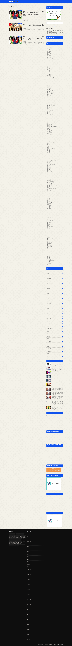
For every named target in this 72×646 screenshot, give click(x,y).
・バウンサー (48, 206)
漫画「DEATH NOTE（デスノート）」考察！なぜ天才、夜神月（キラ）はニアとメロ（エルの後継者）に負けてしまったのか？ (57, 369)
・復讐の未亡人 (48, 224)
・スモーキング (48, 163)
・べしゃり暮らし (49, 230)
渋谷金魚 (10, 542)
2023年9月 (29, 546)
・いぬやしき (48, 65)
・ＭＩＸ (47, 239)
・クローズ (48, 111)
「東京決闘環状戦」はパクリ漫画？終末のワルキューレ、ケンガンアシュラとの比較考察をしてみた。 (57, 398)
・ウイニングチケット (49, 68)
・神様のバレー (48, 87)
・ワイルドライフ (49, 261)
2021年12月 (29, 599)
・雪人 (47, 250)
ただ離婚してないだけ (12, 535)
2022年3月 (29, 591)
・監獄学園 (48, 89)
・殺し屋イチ (48, 123)
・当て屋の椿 (48, 57)
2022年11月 (29, 571)
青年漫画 (48, 293)
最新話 (24, 541)
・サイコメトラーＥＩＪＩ (50, 127)
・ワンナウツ (48, 263)
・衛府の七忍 (48, 75)
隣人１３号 (16, 544)
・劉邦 (47, 255)
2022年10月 (29, 574)
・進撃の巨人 (48, 161)
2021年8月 (29, 609)
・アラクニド (48, 59)
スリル (25, 535)
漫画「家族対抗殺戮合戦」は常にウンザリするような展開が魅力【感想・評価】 (57, 372)
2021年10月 (29, 604)
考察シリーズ (49, 318)
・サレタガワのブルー (49, 132)
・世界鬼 (47, 166)
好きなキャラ (13, 538)
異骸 (16, 542)
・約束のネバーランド (49, 246)
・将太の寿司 (48, 155)
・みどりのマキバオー (49, 242)
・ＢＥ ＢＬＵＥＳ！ (49, 218)
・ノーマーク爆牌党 (49, 202)
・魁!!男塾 (48, 128)
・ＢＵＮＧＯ (48, 229)
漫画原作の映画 (49, 278)
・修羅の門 (48, 154)
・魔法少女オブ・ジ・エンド (50, 237)
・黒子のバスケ (48, 113)
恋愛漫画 (48, 273)
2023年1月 (29, 566)
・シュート (48, 151)
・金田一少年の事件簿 (49, 104)
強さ (23, 538)
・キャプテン (48, 96)
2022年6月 (29, 584)
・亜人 (47, 56)
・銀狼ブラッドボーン (49, 108)
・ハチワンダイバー (49, 212)
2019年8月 (29, 629)
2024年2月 (29, 534)
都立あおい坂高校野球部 (12, 543)
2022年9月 (29, 576)
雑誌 (47, 283)
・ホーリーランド (49, 231)
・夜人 (47, 247)
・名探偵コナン (48, 240)
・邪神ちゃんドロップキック (50, 148)
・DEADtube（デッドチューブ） (51, 188)
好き (10, 538)
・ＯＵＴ (47, 48)
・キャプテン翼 (48, 97)
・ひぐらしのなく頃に (49, 220)
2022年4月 (29, 589)
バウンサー (17, 536)
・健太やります (48, 116)
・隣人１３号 (48, 257)
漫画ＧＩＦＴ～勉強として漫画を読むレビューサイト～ (49, 644)
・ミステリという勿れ (49, 238)
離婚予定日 (22, 544)
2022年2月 (29, 594)
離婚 (19, 544)
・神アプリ (48, 86)
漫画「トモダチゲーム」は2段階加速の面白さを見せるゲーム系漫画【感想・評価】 (57, 376)
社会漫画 (48, 331)
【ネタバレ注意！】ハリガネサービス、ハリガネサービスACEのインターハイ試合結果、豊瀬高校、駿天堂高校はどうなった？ (57, 385)
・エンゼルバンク (49, 79)
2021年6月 (29, 614)
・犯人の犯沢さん (49, 217)
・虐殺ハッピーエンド (49, 95)
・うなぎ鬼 (48, 71)
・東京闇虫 (48, 193)
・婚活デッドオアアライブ (50, 124)
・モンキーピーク (49, 245)
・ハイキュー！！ (49, 205)
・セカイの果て (48, 167)
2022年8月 (29, 579)
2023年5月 (29, 556)
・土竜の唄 (48, 244)
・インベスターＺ (49, 67)
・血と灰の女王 (48, 179)
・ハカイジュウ (48, 207)
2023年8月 (29, 549)
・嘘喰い (47, 69)
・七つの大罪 (48, 200)
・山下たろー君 (48, 248)
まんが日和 (48, 39)
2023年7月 (29, 551)
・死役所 (47, 145)
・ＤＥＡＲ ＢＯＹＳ (49, 183)
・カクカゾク (48, 84)
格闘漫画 (48, 353)
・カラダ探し (48, 88)
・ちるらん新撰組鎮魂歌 (50, 181)
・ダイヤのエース (49, 173)
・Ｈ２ (47, 73)
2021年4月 (29, 619)
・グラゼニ (48, 109)
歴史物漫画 (48, 336)
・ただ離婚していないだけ (50, 174)
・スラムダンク (48, 165)
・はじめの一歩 (48, 209)
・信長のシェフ (48, 204)
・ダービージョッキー (49, 172)
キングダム (48, 343)
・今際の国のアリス (49, 66)
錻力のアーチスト (11, 544)
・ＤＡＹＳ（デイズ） (49, 184)
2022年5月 (29, 586)
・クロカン (48, 112)
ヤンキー (10, 537)
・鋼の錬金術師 (48, 208)
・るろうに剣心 (48, 259)
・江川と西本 (48, 74)
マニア (24, 536)
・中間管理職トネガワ (49, 180)
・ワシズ (47, 262)
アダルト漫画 (49, 351)
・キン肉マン (48, 107)
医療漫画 (48, 311)
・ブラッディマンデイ (49, 226)
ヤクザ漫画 (48, 316)
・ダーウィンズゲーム (49, 171)
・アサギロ (48, 54)
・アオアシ (48, 49)
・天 (47, 191)
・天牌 (47, 192)
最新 (19, 541)
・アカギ (47, 50)
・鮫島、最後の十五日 (49, 131)
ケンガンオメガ (18, 535)
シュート (22, 535)
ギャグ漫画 (48, 323)
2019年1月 (29, 634)
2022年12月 (29, 569)
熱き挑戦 (13, 542)
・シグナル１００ (49, 136)
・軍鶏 (47, 147)
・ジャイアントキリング (50, 142)
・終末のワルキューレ (49, 152)
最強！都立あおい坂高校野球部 (13, 541)
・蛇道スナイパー (49, 149)
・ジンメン (48, 162)
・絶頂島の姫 (48, 168)
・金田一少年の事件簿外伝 (50, 105)
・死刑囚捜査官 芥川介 (50, 135)
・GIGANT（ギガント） (50, 90)
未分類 (48, 321)
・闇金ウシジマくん (49, 249)
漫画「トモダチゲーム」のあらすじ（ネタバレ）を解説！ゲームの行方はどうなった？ (57, 380)
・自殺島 (47, 143)
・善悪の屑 (48, 169)
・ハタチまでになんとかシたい (51, 210)
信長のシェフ (18, 537)
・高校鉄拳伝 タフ (49, 117)
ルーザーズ (13, 537)
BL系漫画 (48, 326)
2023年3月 (29, 561)
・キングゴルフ (48, 103)
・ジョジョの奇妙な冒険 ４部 (51, 160)
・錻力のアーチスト (49, 228)
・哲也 (47, 189)
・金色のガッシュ (49, 125)
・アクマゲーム (48, 53)
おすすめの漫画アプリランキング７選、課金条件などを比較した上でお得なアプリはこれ (57, 364)
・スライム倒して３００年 (50, 164)
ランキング (48, 298)
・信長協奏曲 (48, 203)
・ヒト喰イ (48, 221)
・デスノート (48, 186)
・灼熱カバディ (48, 146)
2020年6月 (29, 624)
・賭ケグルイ (48, 85)
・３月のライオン (49, 130)
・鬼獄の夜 (48, 91)
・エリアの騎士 (48, 76)
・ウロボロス (48, 72)
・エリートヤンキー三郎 (50, 77)
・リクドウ (48, 256)
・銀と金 (47, 106)
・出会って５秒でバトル (50, 182)
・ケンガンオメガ (49, 115)
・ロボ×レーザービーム (50, 260)
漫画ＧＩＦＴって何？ (50, 328)
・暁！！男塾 (48, 51)
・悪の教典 (48, 52)
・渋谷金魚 (48, 141)
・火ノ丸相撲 (48, 222)
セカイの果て (11, 536)
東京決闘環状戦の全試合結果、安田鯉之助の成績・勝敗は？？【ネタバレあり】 (57, 389)
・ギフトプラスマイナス (50, 92)
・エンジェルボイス (49, 78)
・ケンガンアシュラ (49, 114)
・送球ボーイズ (48, 170)
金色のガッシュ (19, 543)
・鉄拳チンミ (48, 187)
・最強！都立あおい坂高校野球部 (51, 126)
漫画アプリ (48, 313)
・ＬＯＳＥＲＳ (48, 258)
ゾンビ (14, 536)
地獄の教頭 (24, 537)
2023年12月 (29, 539)
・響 (47, 223)
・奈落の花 (48, 201)
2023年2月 (29, 564)
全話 (21, 537)
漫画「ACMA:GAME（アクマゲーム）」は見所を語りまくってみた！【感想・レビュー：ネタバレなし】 (57, 408)
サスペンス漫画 (49, 348)
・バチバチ (48, 211)
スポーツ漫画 (49, 270)
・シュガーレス (48, 153)
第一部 (21, 542)
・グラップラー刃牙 (49, 110)
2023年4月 (29, 559)
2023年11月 (29, 541)
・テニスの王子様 (49, 190)
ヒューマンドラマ (49, 356)
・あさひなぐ (48, 55)
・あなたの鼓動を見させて (50, 58)
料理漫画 (48, 338)
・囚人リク (48, 150)
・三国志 (47, 133)
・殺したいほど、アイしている (51, 122)
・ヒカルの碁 (48, 219)
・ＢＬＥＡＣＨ (48, 227)
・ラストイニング (49, 254)
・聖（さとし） (48, 129)
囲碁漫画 (48, 346)
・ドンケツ (48, 199)
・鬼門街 (47, 94)
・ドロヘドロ (48, 198)
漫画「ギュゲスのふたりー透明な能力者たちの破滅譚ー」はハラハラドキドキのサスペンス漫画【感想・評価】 (57, 403)
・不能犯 (47, 225)
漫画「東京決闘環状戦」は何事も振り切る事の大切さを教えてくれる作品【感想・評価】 (57, 393)
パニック (21, 536)
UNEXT (48, 333)
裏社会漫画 (48, 288)
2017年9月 (29, 639)
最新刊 (21, 541)
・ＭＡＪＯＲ (48, 241)
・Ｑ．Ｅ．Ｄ (48, 98)
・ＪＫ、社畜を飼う (49, 134)
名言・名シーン (49, 303)
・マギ (47, 236)
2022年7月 (29, 581)
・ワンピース (48, 264)
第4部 (18, 542)
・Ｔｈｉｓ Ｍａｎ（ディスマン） (51, 185)
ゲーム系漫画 (49, 341)
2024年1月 (29, 536)
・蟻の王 (47, 60)
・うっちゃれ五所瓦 (49, 70)
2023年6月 (29, 554)
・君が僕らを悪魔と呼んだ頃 (50, 93)
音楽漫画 (48, 308)
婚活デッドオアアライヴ (19, 538)
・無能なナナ (48, 243)
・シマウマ (48, 144)
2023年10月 (29, 544)
